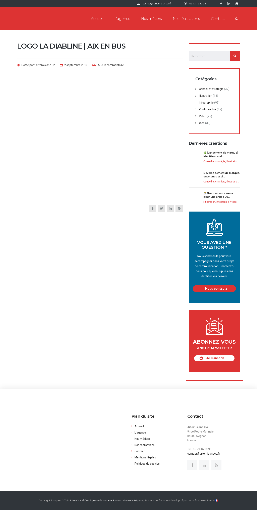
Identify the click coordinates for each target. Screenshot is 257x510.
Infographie (206, 102)
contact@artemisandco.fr (203, 453)
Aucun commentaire (110, 65)
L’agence (122, 18)
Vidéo (202, 116)
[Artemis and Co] (39, 18)
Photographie (207, 109)
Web (202, 123)
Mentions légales (145, 457)
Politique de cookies (147, 463)
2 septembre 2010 (76, 65)
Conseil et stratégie (211, 89)
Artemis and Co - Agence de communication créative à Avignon (106, 500)
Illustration (205, 95)
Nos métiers (151, 18)
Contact (218, 18)
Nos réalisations (186, 18)
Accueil (97, 18)
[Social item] (192, 465)
